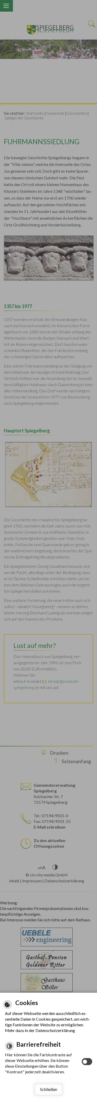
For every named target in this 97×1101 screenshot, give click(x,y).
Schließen (48, 1089)
